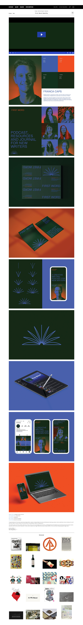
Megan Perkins (11, 514)
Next (14, 13)
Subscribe (55, 7)
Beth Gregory (11, 518)
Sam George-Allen (12, 515)
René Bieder (11, 517)
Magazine (22, 7)
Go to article (12, 528)
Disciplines (11, 7)
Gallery (16, 7)
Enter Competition (29, 7)
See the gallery (12, 529)
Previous (10, 13)
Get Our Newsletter (63, 7)
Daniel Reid (11, 519)
